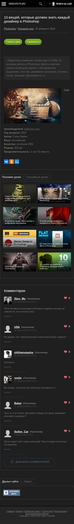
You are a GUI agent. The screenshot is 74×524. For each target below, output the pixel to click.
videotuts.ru (17, 3)
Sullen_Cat (21, 431)
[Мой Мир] (17, 161)
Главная (10, 511)
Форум (19, 511)
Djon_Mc (20, 298)
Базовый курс (26, 28)
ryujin (18, 377)
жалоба (7, 316)
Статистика (47, 511)
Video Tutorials (48, 516)
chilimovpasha (23, 352)
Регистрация (60, 511)
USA (17, 326)
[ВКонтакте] (6, 161)
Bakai (17, 403)
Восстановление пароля (37, 513)
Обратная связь (32, 511)
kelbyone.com (32, 128)
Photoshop (10, 28)
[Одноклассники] (11, 161)
